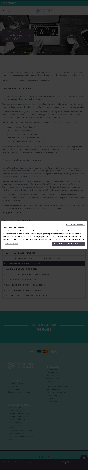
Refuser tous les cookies (75, 225)
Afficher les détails (11, 244)
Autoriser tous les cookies (69, 243)
